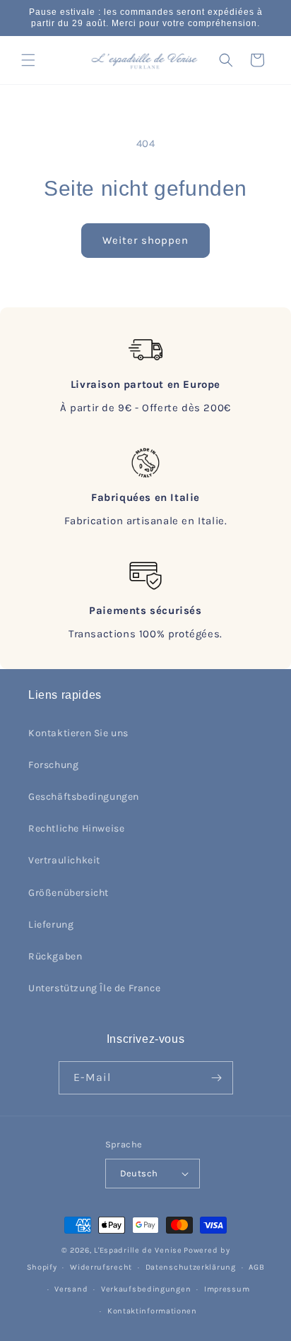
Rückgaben (55, 956)
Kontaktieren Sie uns (78, 733)
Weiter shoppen (145, 240)
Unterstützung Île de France (94, 988)
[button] (28, 60)
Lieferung (50, 924)
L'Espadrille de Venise (138, 1250)
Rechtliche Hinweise (76, 828)
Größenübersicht (68, 893)
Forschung (53, 765)
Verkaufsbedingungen (146, 1289)
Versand (71, 1289)
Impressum (226, 1289)
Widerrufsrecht (101, 1267)
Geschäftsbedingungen (83, 797)
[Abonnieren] (216, 1077)
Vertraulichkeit (64, 860)
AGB (256, 1267)
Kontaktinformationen (152, 1311)
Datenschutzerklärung (191, 1267)
